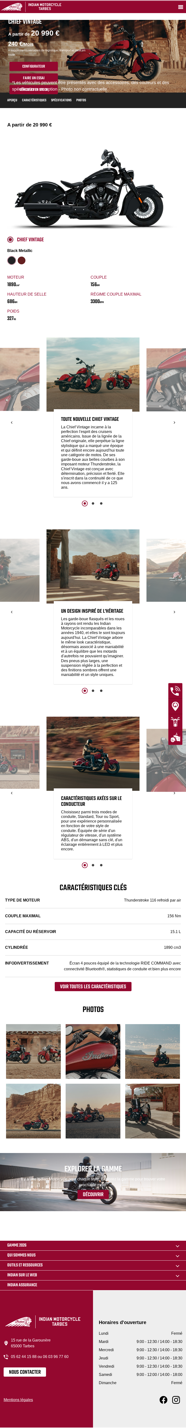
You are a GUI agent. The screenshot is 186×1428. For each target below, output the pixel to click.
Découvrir (93, 1195)
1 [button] (85, 503)
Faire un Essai (34, 78)
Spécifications (61, 100)
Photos (81, 100)
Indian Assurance (22, 1285)
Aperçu (12, 100)
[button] (12, 422)
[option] (93, 418)
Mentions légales (18, 1400)
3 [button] (101, 503)
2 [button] (93, 503)
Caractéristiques (34, 100)
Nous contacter (25, 1372)
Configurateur (33, 66)
